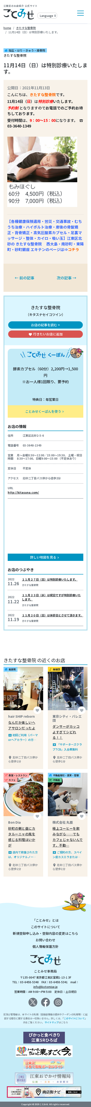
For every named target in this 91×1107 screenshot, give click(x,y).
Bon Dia (14, 822)
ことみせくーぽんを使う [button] (45, 411)
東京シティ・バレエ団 (67, 718)
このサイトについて (45, 926)
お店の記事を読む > (45, 325)
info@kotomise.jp (45, 987)
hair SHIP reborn (21, 716)
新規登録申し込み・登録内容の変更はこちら (45, 933)
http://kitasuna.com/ (23, 492)
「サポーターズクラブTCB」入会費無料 (67, 746)
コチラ (73, 249)
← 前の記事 (24, 278)
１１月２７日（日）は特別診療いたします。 (50, 579)
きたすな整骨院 (26, 28)
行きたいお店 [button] (45, 334)
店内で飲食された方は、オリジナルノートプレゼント (23, 854)
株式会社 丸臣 (62, 822)
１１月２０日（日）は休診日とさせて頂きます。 (52, 615)
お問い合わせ (45, 940)
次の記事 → (66, 278)
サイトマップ (52, 1022)
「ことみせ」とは (45, 920)
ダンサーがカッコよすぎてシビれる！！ (66, 732)
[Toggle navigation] (81, 13)
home (7, 28)
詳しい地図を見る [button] (45, 557)
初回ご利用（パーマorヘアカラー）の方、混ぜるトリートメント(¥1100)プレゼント (23, 737)
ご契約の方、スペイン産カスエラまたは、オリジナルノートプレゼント (67, 854)
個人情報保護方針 (45, 946)
